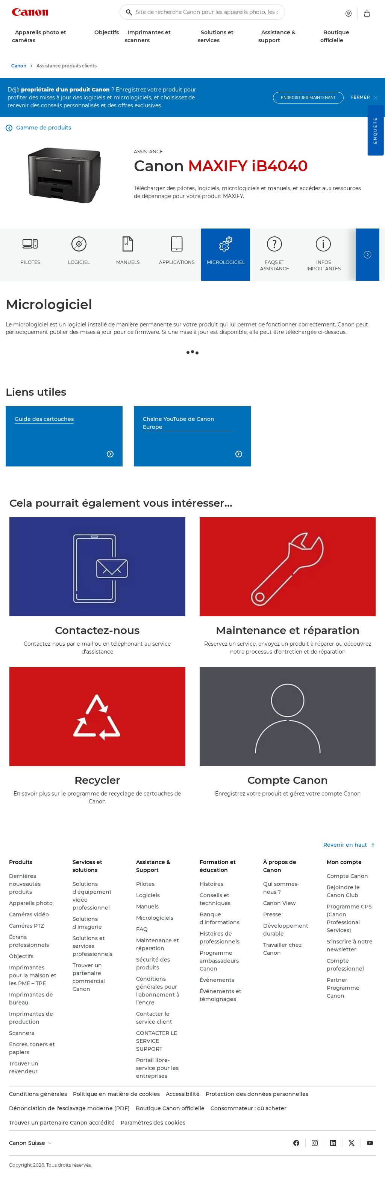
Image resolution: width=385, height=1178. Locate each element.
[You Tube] (370, 1143)
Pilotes (30, 262)
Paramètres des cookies (153, 1122)
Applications (176, 262)
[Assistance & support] (283, 40)
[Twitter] (352, 1143)
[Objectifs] (122, 33)
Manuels (127, 262)
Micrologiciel (226, 262)
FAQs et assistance (274, 265)
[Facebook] (296, 1143)
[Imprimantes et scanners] (153, 40)
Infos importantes (323, 265)
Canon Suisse (28, 1143)
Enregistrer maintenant (308, 97)
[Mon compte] (349, 14)
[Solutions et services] (223, 40)
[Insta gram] (315, 1143)
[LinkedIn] (333, 1143)
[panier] (367, 14)
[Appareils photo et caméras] (38, 40)
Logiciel (79, 262)
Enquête (375, 130)
